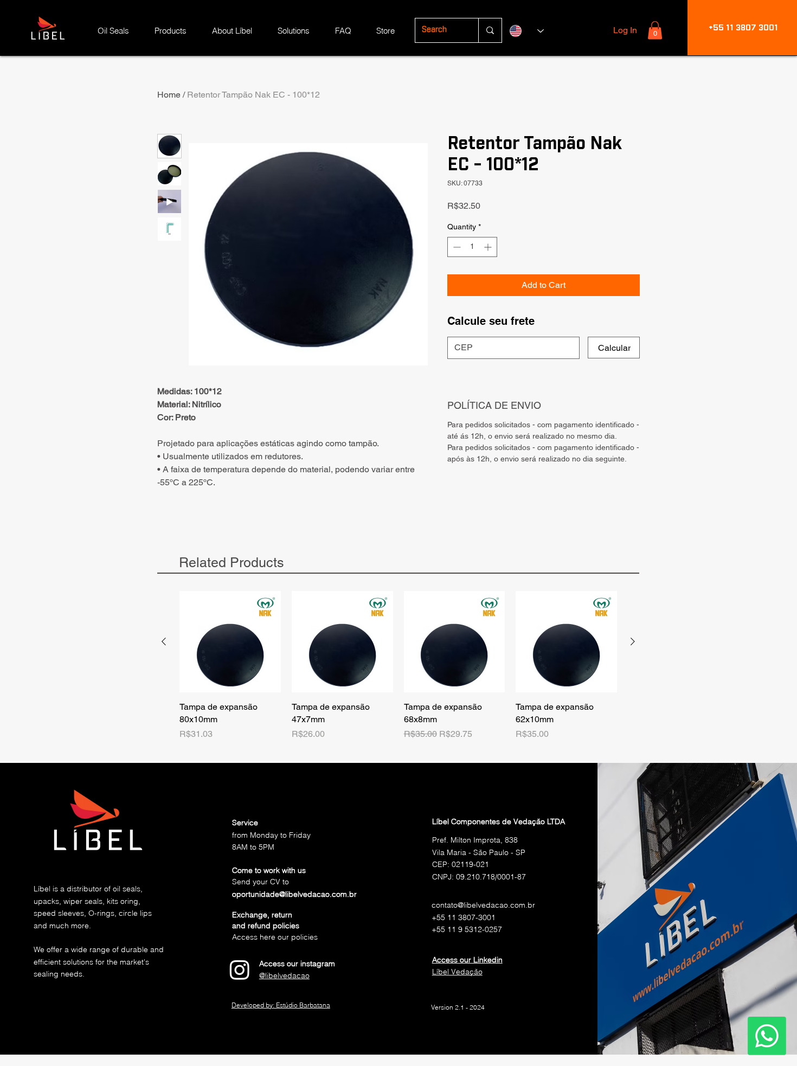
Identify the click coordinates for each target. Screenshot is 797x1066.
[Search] (490, 30)
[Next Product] (632, 641)
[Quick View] (230, 641)
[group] (398, 671)
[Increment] (489, 246)
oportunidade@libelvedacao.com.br (294, 894)
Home (169, 94)
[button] (655, 30)
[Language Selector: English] (526, 30)
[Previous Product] (163, 641)
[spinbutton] (472, 246)
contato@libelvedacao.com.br (483, 905)
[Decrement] (455, 246)
